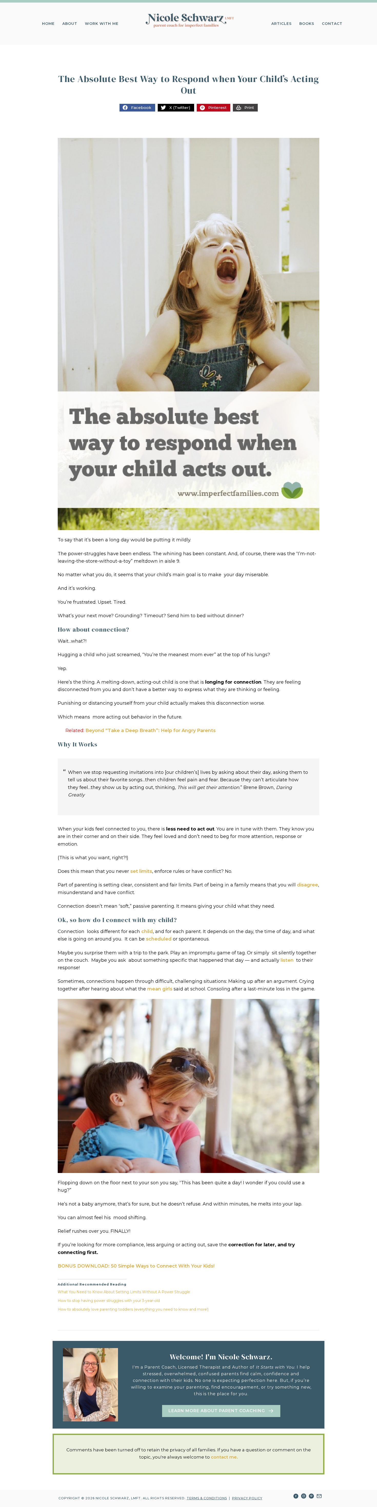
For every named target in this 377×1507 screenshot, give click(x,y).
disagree (307, 885)
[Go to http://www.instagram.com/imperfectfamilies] (303, 1497)
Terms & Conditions (207, 1498)
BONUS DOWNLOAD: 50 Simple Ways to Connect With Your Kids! (136, 1266)
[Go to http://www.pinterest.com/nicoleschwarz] (311, 1497)
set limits (141, 871)
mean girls (159, 989)
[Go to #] (319, 1497)
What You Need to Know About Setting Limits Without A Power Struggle (124, 1292)
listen (287, 960)
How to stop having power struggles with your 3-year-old (109, 1300)
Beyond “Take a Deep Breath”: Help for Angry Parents (150, 730)
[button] (221, 1411)
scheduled (159, 939)
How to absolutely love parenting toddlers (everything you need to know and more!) (133, 1309)
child (147, 931)
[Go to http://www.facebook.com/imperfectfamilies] (296, 1497)
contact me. (224, 1457)
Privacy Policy (247, 1498)
